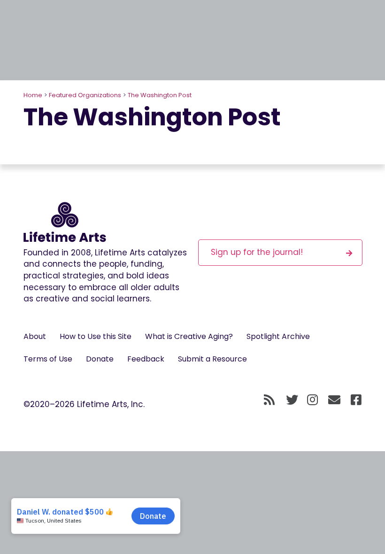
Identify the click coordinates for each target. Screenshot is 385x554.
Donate (100, 359)
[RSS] (269, 400)
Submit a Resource (212, 359)
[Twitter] (292, 400)
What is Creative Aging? (189, 336)
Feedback (145, 359)
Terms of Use (47, 359)
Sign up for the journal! (257, 252)
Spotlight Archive (278, 336)
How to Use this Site (95, 336)
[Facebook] (356, 400)
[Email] (334, 400)
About (34, 336)
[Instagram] (312, 400)
